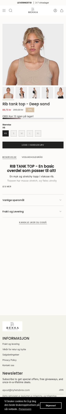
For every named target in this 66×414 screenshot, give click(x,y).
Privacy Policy (9, 360)
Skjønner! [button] (51, 405)
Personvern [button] (25, 409)
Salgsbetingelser (10, 354)
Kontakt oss (8, 365)
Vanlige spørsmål (13, 200)
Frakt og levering (10, 344)
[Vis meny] (4, 10)
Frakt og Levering (13, 211)
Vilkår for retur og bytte (14, 349)
